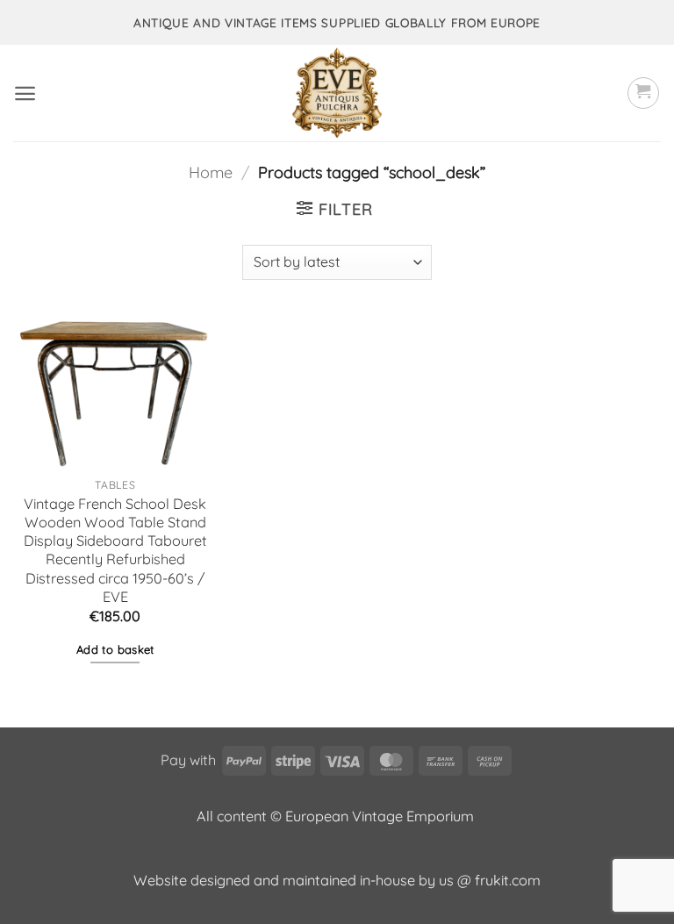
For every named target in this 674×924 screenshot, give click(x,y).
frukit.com (508, 880)
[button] (25, 93)
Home (211, 172)
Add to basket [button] (115, 649)
